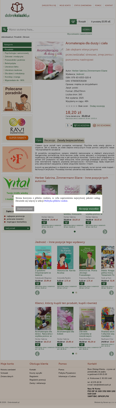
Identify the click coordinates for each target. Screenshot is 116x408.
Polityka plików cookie (55, 200)
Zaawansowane (25, 208)
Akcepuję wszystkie (89, 208)
